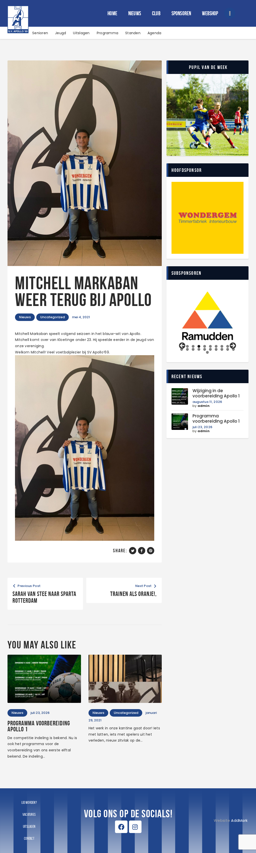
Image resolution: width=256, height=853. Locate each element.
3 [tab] (193, 346)
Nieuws (25, 317)
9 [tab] (227, 346)
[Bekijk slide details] (207, 316)
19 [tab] (227, 349)
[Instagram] (135, 827)
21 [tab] (208, 352)
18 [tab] (222, 349)
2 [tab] (187, 346)
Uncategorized (52, 317)
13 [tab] (193, 349)
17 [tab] (216, 349)
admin (204, 405)
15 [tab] (205, 349)
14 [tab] (199, 349)
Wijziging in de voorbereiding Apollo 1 (216, 393)
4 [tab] (199, 346)
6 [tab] (210, 346)
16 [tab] (210, 349)
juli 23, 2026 (202, 427)
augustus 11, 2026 (207, 401)
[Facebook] (121, 827)
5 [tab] (204, 346)
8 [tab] (221, 346)
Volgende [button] (232, 346)
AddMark (239, 820)
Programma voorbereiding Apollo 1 (39, 726)
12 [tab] (187, 349)
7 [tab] (216, 346)
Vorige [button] (182, 346)
